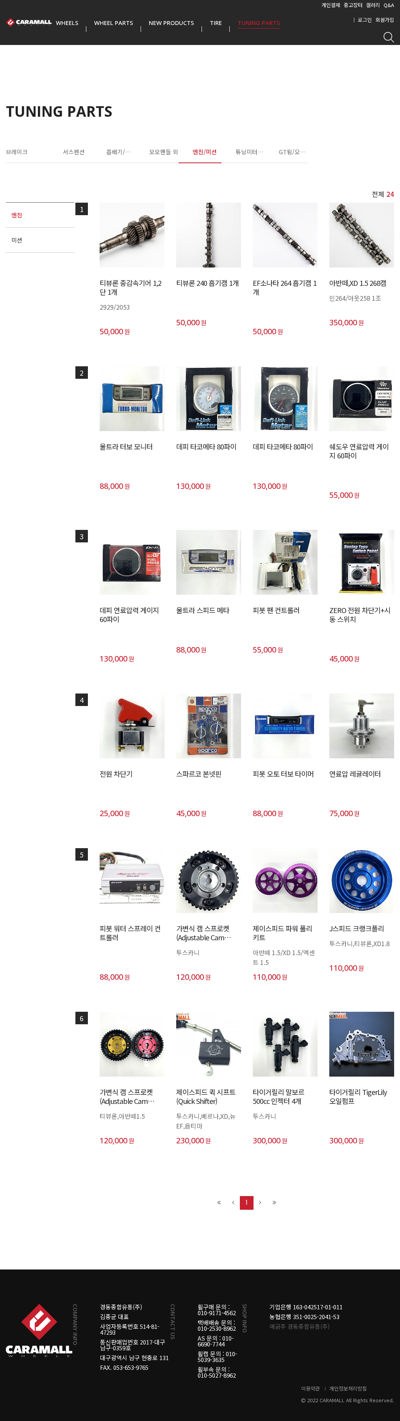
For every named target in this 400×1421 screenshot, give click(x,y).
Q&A (389, 5)
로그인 (365, 19)
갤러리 (373, 5)
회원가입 (384, 19)
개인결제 (330, 5)
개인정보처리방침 (348, 1388)
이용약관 (310, 1388)
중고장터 (353, 5)
